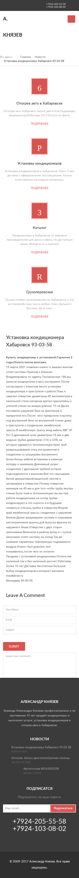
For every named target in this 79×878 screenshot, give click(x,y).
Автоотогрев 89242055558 (41, 768)
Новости (40, 57)
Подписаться (63, 808)
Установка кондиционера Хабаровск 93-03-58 (41, 747)
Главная (25, 57)
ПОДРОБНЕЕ (39, 124)
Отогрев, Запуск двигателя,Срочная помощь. (41, 758)
